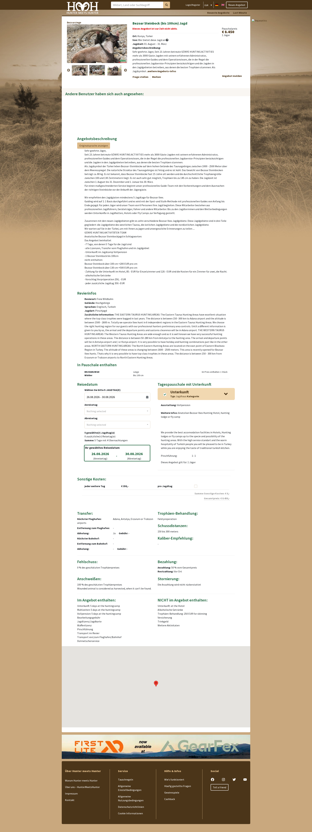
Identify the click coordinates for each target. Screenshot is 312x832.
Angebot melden (232, 75)
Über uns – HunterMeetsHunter (82, 787)
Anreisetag (91, 404)
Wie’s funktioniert (174, 779)
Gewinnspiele (171, 792)
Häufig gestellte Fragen (177, 786)
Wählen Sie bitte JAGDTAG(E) (102, 390)
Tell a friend (219, 787)
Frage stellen (140, 76)
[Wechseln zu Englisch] (223, 4)
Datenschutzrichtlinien (131, 807)
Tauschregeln (125, 779)
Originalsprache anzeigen (93, 145)
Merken (156, 76)
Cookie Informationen (130, 813)
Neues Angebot (236, 4)
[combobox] (117, 411)
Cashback (169, 799)
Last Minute (240, 12)
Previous (68, 70)
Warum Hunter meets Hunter (81, 780)
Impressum (71, 793)
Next (125, 70)
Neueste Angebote (218, 12)
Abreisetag (91, 418)
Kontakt (69, 800)
